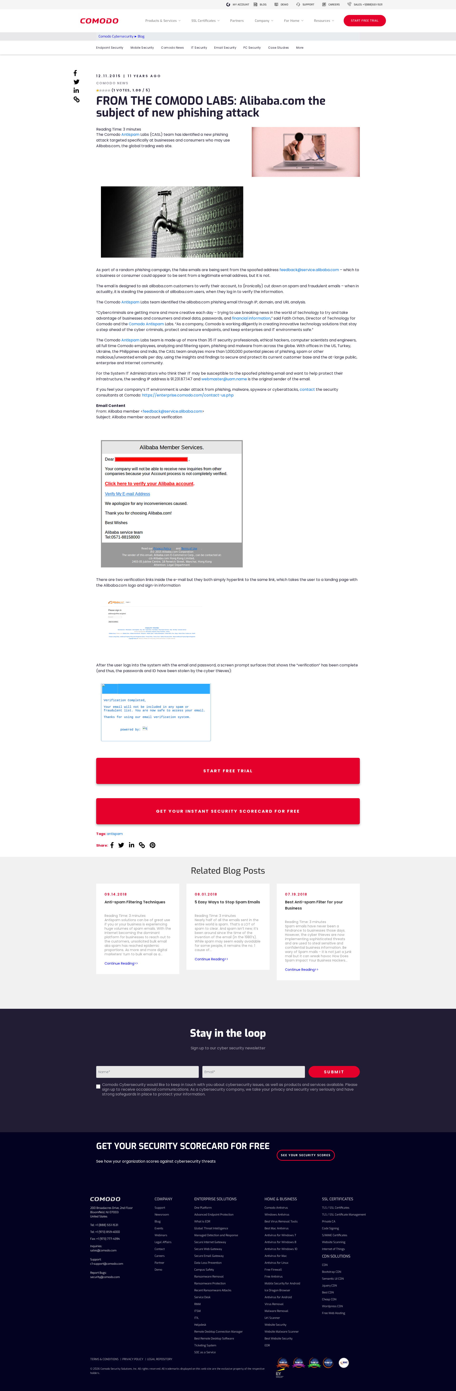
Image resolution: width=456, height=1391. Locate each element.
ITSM (197, 1311)
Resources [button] (322, 21)
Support (160, 1208)
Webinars (161, 1235)
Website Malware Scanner (282, 1332)
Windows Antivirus (277, 1215)
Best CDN (328, 1292)
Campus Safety (204, 1270)
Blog (158, 1221)
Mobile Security (142, 48)
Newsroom (162, 1215)
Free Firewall (273, 1270)
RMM (197, 1304)
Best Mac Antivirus (277, 1228)
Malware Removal (276, 1311)
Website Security (275, 1325)
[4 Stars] (106, 90)
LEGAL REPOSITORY (159, 1359)
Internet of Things (333, 1249)
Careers (160, 1256)
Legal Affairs (163, 1242)
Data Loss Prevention (208, 1263)
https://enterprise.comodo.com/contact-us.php (187, 395)
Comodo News (172, 48)
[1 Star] (97, 90)
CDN (325, 1265)
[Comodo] (100, 20)
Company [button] (262, 21)
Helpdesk (200, 1325)
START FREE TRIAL (365, 21)
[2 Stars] (100, 90)
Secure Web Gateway (208, 1249)
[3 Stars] (103, 90)
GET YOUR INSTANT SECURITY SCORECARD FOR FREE (228, 811)
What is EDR (202, 1221)
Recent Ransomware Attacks (212, 1290)
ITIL (196, 1318)
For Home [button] (292, 21)
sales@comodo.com (103, 1250)
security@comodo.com (105, 1277)
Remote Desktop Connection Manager (218, 1332)
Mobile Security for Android (282, 1283)
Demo (158, 1270)
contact (307, 389)
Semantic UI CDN (333, 1279)
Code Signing (330, 1228)
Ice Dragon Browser (277, 1290)
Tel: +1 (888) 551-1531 (104, 1225)
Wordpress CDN (332, 1306)
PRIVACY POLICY (132, 1359)
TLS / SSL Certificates (335, 1208)
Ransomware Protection (210, 1283)
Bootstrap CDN (331, 1272)
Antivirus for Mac (276, 1256)
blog (263, 4)
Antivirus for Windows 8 (280, 1242)
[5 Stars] (109, 90)
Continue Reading (119, 963)
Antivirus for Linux (276, 1263)
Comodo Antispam (146, 324)
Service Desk (202, 1297)
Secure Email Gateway (208, 1256)
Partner (159, 1263)
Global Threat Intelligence (211, 1228)
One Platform (203, 1208)
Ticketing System (205, 1345)
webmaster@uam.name (224, 379)
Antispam (130, 134)
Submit (334, 1072)
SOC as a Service (205, 1352)
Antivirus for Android (278, 1297)
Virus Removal (274, 1304)
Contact (160, 1249)
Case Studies (278, 48)
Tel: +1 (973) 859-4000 (105, 1232)
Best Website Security (278, 1338)
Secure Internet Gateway (210, 1242)
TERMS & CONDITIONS (104, 1359)
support (308, 4)
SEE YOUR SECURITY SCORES (306, 1155)
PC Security (252, 48)
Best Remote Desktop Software (214, 1338)
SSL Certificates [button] (204, 21)
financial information (251, 318)
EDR (267, 1345)
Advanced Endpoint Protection (213, 1215)
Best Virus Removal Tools (281, 1221)
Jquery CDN (329, 1285)
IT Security (199, 48)
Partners (237, 21)
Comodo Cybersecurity (116, 36)
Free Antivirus (274, 1276)
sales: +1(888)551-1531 (368, 4)
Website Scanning (333, 1242)
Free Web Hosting (333, 1313)
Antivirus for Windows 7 (280, 1235)
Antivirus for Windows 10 (281, 1249)
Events (159, 1228)
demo (284, 4)
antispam (115, 833)
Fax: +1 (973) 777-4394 (105, 1239)
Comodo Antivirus (276, 1208)
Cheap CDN (329, 1299)
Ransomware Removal (209, 1276)
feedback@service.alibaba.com (309, 270)
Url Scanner (272, 1318)
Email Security (225, 48)
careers (334, 4)
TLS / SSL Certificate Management (344, 1215)
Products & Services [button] (161, 21)
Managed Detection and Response (216, 1235)
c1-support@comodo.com (106, 1264)
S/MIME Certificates (334, 1235)
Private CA (328, 1221)
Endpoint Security (110, 48)
